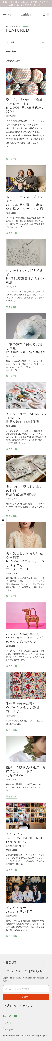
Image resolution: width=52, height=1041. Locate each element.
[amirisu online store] (26, 14)
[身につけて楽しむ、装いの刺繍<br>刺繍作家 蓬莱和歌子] (26, 468)
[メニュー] (4, 14)
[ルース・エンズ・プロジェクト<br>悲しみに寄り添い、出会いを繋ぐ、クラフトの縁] (26, 178)
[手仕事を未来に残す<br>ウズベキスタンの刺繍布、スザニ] (26, 685)
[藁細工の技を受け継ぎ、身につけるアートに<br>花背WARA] (26, 749)
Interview (26, 26)
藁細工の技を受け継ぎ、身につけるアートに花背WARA (26, 771)
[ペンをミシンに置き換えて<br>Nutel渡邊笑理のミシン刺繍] (26, 252)
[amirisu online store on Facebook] (6, 1016)
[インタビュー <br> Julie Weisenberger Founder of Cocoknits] (26, 816)
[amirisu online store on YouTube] (17, 1016)
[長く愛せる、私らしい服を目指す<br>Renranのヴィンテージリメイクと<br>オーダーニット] (26, 535)
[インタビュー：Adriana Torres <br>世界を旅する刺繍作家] (26, 395)
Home (8, 26)
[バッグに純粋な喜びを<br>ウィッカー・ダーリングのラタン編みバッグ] (26, 615)
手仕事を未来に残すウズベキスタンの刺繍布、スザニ (23, 707)
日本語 (8, 1023)
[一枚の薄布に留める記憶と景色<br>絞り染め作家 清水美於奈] (26, 326)
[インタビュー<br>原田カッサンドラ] (26, 889)
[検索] (9, 14)
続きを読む (11, 159)
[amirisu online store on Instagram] (11, 1016)
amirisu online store (19, 1035)
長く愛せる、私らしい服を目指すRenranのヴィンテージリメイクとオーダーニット (25, 561)
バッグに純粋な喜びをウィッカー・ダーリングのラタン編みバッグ (24, 638)
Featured (17, 26)
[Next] (32, 945)
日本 (10, 1029)
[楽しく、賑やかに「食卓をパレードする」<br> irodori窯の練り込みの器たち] (26, 81)
